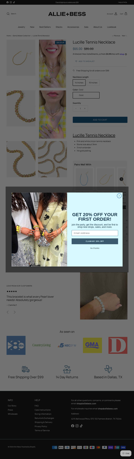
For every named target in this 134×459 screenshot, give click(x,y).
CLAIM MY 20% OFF (95, 241)
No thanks (94, 248)
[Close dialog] (119, 196)
